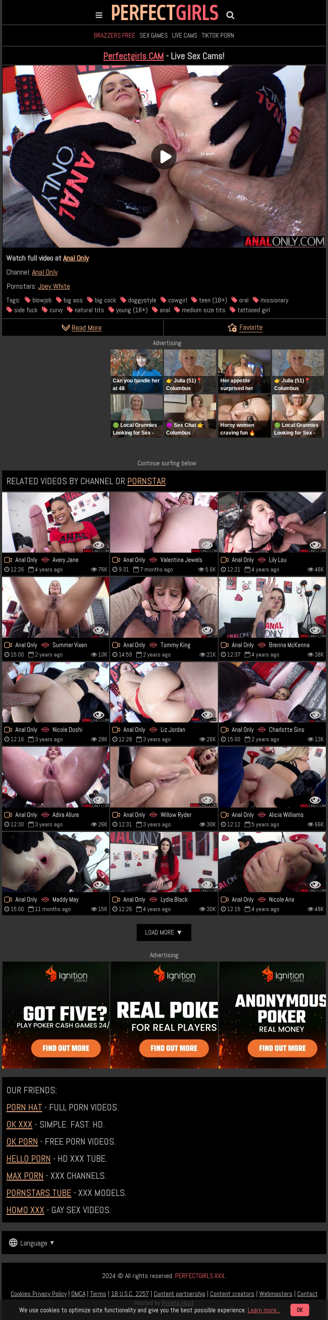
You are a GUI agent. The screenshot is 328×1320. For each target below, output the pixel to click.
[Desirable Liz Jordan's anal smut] (163, 692)
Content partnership (179, 1293)
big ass (72, 300)
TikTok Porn (218, 35)
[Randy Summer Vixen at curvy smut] (55, 607)
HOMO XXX (25, 1210)
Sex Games (154, 35)
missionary (273, 300)
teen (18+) (212, 300)
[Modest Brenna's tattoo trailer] (272, 607)
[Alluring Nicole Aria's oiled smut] (272, 862)
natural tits (88, 309)
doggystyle (141, 300)
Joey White (54, 286)
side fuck (25, 309)
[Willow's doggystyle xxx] (163, 777)
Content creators (232, 1293)
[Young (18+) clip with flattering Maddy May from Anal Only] (55, 862)
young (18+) (131, 309)
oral (243, 300)
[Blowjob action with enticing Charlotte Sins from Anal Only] (272, 692)
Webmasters (276, 1293)
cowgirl (177, 300)
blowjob (41, 300)
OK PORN (22, 1141)
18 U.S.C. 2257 (130, 1293)
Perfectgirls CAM (133, 56)
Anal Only (76, 258)
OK (300, 1310)
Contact (307, 1293)
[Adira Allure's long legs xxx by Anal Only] (55, 777)
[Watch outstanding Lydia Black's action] (163, 862)
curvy (55, 309)
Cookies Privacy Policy (39, 1293)
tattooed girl (253, 309)
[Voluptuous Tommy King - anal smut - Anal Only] (163, 607)
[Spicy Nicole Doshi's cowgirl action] (55, 692)
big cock (104, 300)
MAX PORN (25, 1175)
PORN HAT (24, 1107)
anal (164, 309)
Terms (98, 1293)
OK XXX (19, 1124)
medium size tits (203, 309)
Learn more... (264, 1309)
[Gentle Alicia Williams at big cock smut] (272, 777)
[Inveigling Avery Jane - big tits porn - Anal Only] (55, 522)
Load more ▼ (164, 932)
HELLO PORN (28, 1158)
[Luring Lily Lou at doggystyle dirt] (272, 522)
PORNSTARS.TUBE (38, 1193)
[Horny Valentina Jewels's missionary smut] (163, 522)
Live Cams (184, 35)
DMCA (78, 1293)
